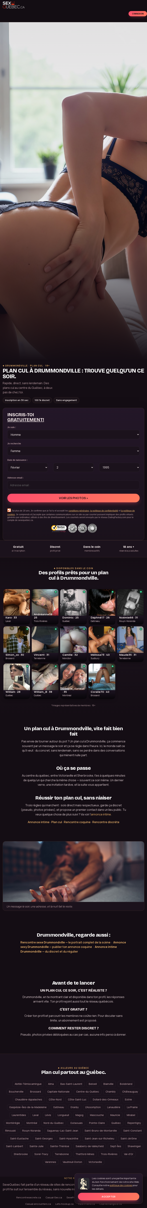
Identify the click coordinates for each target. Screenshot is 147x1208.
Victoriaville (95, 1162)
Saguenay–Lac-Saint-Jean (62, 1130)
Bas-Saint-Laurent (71, 1084)
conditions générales (79, 511)
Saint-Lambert (14, 1146)
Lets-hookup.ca (64, 1203)
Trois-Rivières (109, 1154)
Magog (79, 1115)
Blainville (108, 1084)
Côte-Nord (55, 1099)
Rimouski (10, 1130)
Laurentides (19, 1115)
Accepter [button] (108, 1196)
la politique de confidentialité (104, 511)
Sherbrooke (21, 1154)
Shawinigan (134, 1146)
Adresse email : (15, 478)
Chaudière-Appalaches (28, 1099)
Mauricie (115, 1115)
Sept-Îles (115, 1146)
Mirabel (131, 1115)
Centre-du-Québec (87, 1091)
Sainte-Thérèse (59, 1146)
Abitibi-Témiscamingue (28, 1084)
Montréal (32, 1123)
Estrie (128, 1099)
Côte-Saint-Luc (77, 1099)
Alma (51, 1084)
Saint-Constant (132, 1130)
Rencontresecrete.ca (28, 1197)
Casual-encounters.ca (38, 1203)
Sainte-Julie (37, 1146)
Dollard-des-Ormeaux (105, 1099)
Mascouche (97, 1115)
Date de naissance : (17, 460)
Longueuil (63, 1115)
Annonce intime (38, 822)
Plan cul (56, 822)
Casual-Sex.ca (54, 1197)
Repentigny (134, 1123)
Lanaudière (113, 1107)
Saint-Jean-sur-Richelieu (99, 1138)
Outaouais (76, 1123)
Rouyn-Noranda (31, 1130)
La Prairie (132, 1107)
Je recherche (14, 443)
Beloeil (93, 1084)
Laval (36, 1115)
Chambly (111, 1091)
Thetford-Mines (84, 1154)
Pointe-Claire (97, 1123)
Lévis (48, 1115)
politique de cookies (121, 1185)
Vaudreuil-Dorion (72, 1162)
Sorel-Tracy (41, 1154)
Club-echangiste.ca (110, 1203)
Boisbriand (126, 1084)
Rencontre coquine (77, 822)
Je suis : (11, 427)
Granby (74, 1107)
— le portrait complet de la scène (65, 942)
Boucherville (16, 1091)
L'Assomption (93, 1107)
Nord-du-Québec (54, 1123)
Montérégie (13, 1123)
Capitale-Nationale (58, 1091)
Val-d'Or (128, 1154)
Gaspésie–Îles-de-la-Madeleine (28, 1107)
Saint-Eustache (19, 1138)
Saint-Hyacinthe (68, 1138)
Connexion (138, 13)
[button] (16, 607)
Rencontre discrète (105, 822)
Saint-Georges (44, 1138)
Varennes (50, 1162)
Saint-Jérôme (129, 1138)
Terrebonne (62, 1154)
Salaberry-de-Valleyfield (90, 1146)
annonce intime (101, 814)
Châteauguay (130, 1091)
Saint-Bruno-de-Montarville (101, 1130)
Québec (116, 1123)
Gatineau (58, 1107)
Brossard (35, 1091)
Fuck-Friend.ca (86, 1203)
